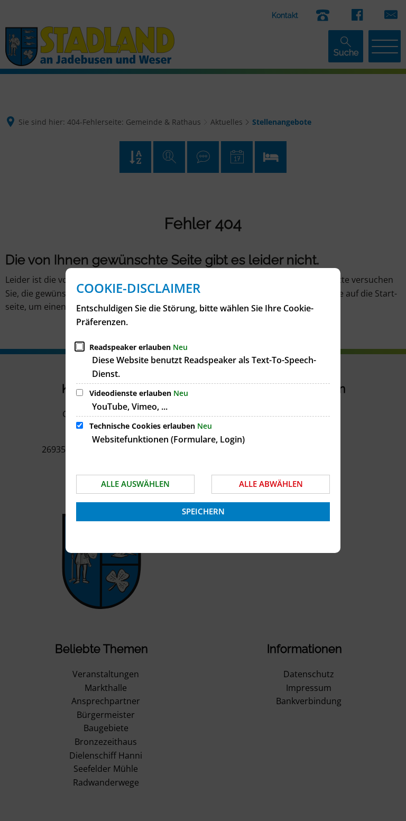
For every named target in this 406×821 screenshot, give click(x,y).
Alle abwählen (271, 483)
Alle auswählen (135, 483)
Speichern (203, 511)
